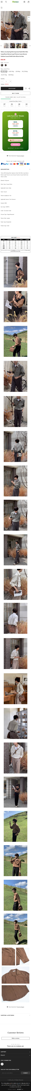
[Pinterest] (15, 554)
